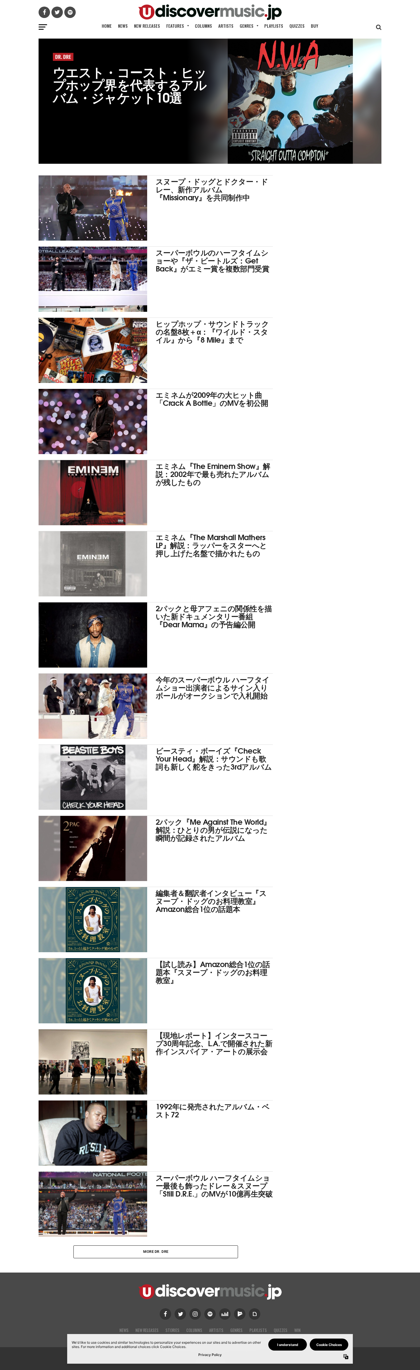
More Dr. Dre (155, 1251)
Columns (203, 26)
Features (175, 26)
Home (107, 26)
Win (297, 1330)
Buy (314, 26)
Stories (172, 1330)
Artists (225, 26)
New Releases (147, 26)
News (123, 26)
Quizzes (297, 26)
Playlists (273, 26)
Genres (246, 26)
